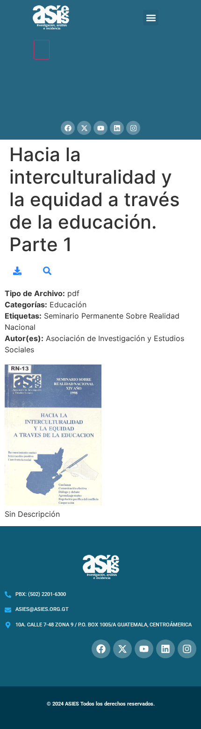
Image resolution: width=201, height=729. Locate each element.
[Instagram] (133, 128)
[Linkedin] (117, 128)
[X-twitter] (84, 128)
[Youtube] (100, 128)
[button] (150, 17)
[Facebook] (68, 128)
